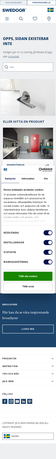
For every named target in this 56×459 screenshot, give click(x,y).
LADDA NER (28, 329)
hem (49, 52)
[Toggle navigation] (7, 18)
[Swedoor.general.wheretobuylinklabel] (49, 18)
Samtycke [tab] (10, 178)
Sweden (15, 436)
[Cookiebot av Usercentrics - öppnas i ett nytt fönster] (39, 170)
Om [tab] (46, 178)
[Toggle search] (21, 18)
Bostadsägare (13, 2)
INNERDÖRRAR (15, 165)
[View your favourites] (35, 18)
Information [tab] (28, 178)
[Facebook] (4, 401)
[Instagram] (11, 401)
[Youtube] (17, 401)
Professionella (41, 2)
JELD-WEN (8, 381)
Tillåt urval (28, 286)
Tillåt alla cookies (28, 276)
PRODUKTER (9, 358)
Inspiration (10, 366)
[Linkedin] (23, 401)
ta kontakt (13, 56)
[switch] (48, 242)
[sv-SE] (50, 10)
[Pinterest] (29, 401)
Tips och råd (10, 373)
